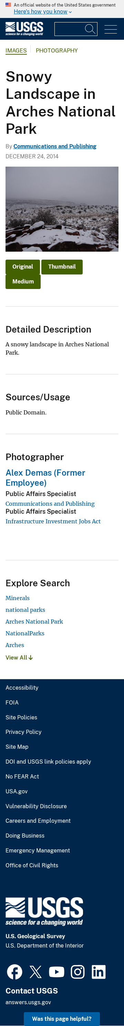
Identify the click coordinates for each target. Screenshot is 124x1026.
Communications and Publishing (54, 146)
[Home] (24, 34)
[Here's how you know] (62, 9)
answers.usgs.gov (28, 1002)
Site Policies (21, 718)
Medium (23, 281)
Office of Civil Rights (32, 865)
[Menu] (110, 29)
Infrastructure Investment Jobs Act (53, 521)
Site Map (17, 747)
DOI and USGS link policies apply (48, 762)
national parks (25, 609)
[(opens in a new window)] (15, 971)
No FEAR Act (22, 777)
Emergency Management (38, 851)
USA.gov (17, 792)
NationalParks (25, 633)
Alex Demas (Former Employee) (45, 477)
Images (16, 50)
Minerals (18, 598)
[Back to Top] (99, 1001)
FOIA (12, 703)
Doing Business (25, 836)
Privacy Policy (24, 732)
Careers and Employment (38, 821)
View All (17, 657)
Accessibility (22, 688)
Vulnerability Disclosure (36, 806)
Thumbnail (62, 266)
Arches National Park (34, 621)
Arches (15, 645)
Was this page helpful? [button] (62, 1019)
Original (22, 266)
